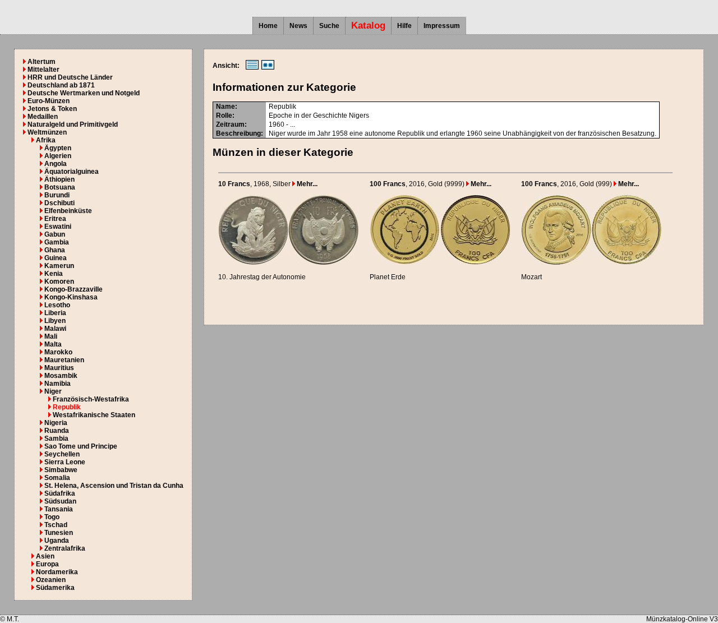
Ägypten (57, 148)
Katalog (368, 25)
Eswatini (57, 226)
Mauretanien (64, 360)
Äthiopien (59, 179)
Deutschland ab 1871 (61, 85)
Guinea (55, 258)
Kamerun (59, 266)
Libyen (55, 321)
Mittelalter (43, 69)
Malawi (55, 329)
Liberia (55, 313)
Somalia (57, 478)
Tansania (58, 509)
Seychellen (62, 454)
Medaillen (42, 117)
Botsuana (59, 187)
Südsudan (60, 501)
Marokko (58, 352)
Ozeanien (51, 580)
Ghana (54, 250)
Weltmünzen (47, 132)
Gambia (56, 242)
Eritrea (55, 219)
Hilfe (404, 26)
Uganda (56, 540)
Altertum (41, 62)
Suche (329, 26)
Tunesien (58, 533)
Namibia (57, 383)
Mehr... (306, 184)
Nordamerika (57, 572)
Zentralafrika (64, 548)
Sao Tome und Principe (80, 446)
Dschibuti (59, 203)
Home (268, 26)
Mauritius (59, 368)
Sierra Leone (64, 462)
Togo (51, 517)
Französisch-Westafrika (91, 399)
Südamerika (55, 588)
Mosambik (60, 376)
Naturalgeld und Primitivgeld (72, 124)
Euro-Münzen (48, 101)
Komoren (59, 281)
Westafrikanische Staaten (94, 415)
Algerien (57, 156)
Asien (45, 556)
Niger (53, 391)
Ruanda (56, 431)
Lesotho (57, 305)
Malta (53, 344)
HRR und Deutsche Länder (70, 77)
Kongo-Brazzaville (73, 289)
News (298, 26)
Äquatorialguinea (71, 172)
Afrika (46, 140)
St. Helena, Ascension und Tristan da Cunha (113, 486)
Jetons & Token (52, 109)
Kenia (53, 274)
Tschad (55, 525)
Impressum (442, 26)
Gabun (54, 234)
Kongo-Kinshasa (71, 297)
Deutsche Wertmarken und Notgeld (83, 93)
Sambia (56, 438)
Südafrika (59, 493)
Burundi (57, 195)
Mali (50, 336)
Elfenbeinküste (68, 211)
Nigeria (55, 423)
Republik (67, 407)
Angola (55, 164)
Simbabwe (60, 470)
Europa (47, 564)
